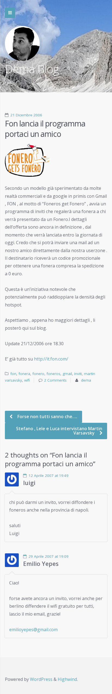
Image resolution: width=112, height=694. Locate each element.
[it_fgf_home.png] (56, 160)
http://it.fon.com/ (51, 359)
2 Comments (55, 380)
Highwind (67, 679)
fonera (24, 373)
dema (86, 380)
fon (13, 373)
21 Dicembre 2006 (26, 115)
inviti (78, 373)
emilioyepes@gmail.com (33, 630)
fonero (38, 373)
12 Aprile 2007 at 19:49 (49, 475)
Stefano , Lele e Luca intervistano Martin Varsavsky (59, 431)
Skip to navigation (10, 13)
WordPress (41, 679)
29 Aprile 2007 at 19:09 (49, 556)
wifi (27, 380)
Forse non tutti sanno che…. (46, 417)
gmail (67, 373)
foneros (53, 373)
